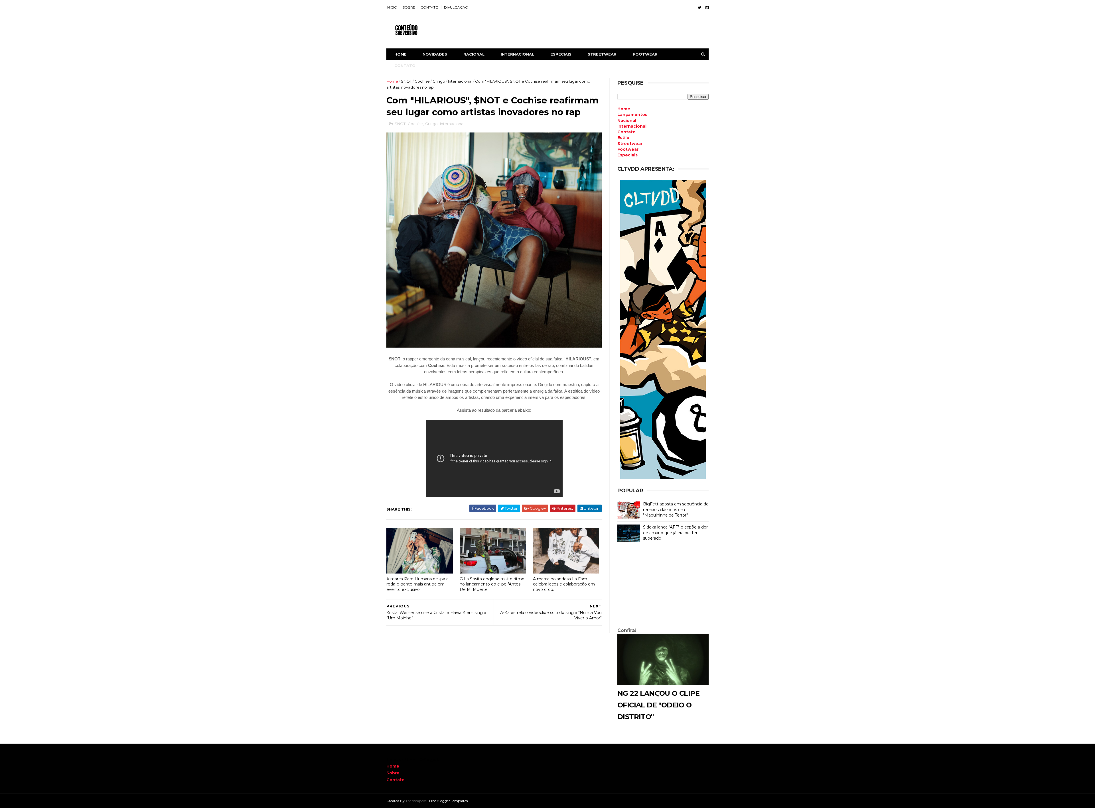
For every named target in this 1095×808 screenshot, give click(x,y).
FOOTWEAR (645, 54)
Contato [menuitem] (626, 131)
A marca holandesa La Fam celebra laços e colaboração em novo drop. (564, 584)
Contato (395, 779)
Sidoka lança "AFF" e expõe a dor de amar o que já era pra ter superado (675, 533)
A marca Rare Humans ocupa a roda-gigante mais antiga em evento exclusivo (417, 584)
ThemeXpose (416, 801)
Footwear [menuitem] (627, 149)
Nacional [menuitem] (626, 120)
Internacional (460, 81)
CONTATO (430, 7)
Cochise (422, 81)
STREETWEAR (602, 54)
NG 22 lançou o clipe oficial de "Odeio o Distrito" (658, 705)
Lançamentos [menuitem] (632, 114)
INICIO (391, 7)
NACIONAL (473, 54)
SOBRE (409, 7)
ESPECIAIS (560, 54)
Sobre (393, 773)
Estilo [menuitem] (623, 137)
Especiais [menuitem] (627, 155)
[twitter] (699, 7)
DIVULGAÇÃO (456, 7)
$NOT (406, 81)
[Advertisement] (663, 585)
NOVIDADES (435, 54)
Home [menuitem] (623, 108)
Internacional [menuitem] (631, 126)
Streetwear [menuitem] (629, 143)
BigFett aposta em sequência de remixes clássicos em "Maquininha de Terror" (676, 509)
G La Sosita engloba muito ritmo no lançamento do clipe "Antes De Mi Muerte (492, 584)
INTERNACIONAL (517, 54)
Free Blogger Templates (448, 801)
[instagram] (707, 7)
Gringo (439, 81)
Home (400, 54)
